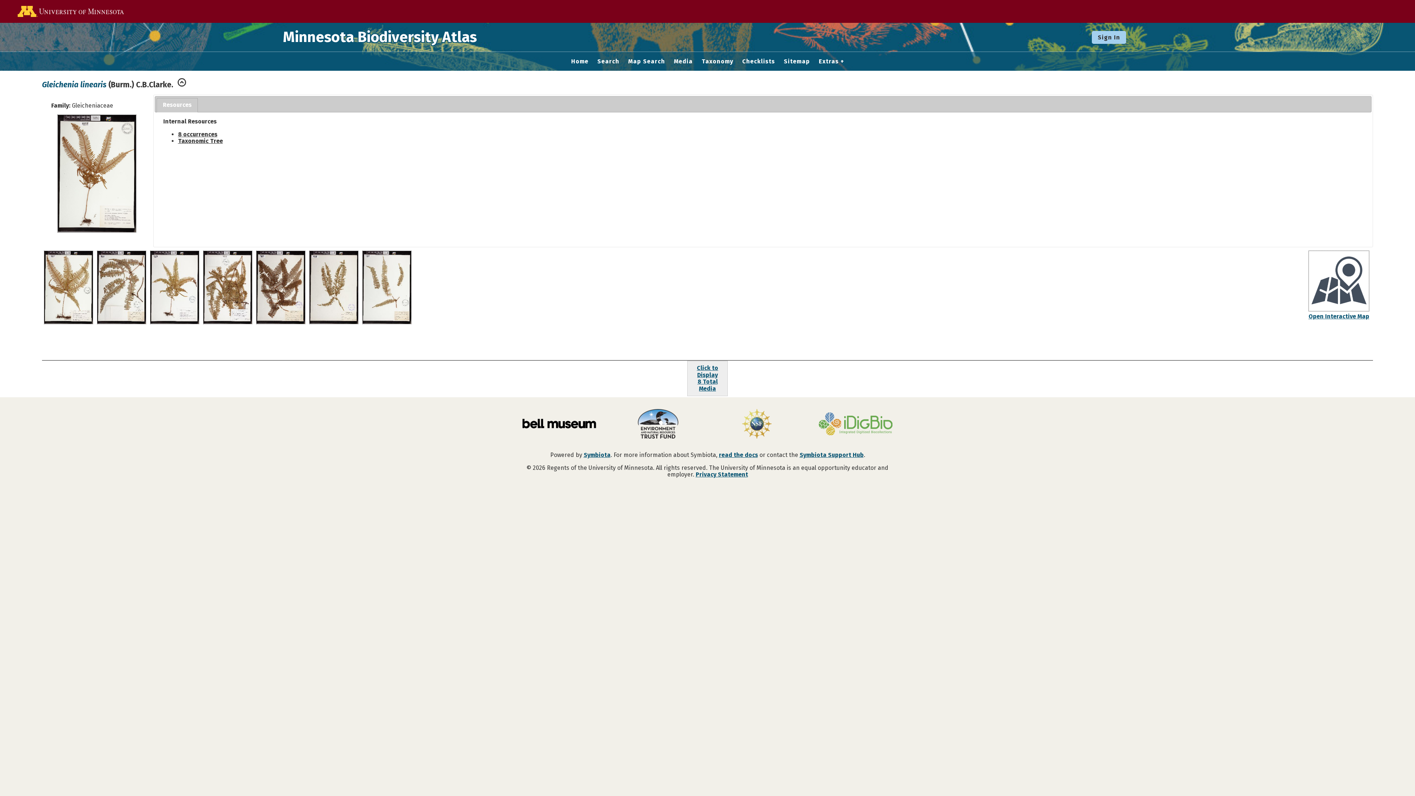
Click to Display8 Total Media (707, 378)
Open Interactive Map (1339, 316)
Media (683, 61)
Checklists (758, 61)
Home (579, 61)
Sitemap (797, 61)
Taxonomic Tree (200, 140)
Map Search (646, 61)
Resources (177, 104)
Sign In (1109, 37)
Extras (829, 61)
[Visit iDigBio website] (855, 424)
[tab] (177, 105)
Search (608, 61)
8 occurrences (197, 134)
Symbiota (597, 454)
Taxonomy (717, 61)
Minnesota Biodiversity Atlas (380, 37)
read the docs (738, 454)
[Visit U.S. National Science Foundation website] (756, 424)
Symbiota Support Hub (832, 454)
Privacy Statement (722, 474)
